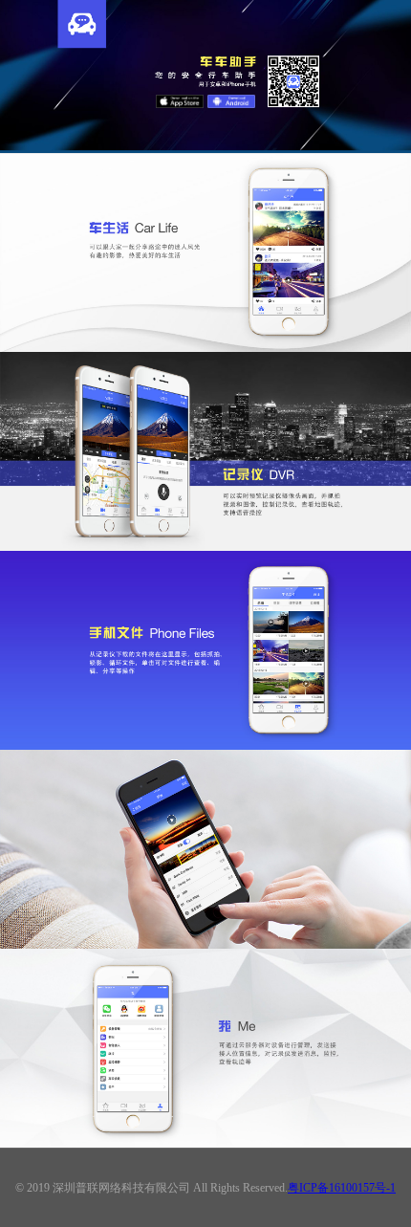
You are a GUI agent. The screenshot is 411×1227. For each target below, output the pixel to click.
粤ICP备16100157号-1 (342, 1187)
